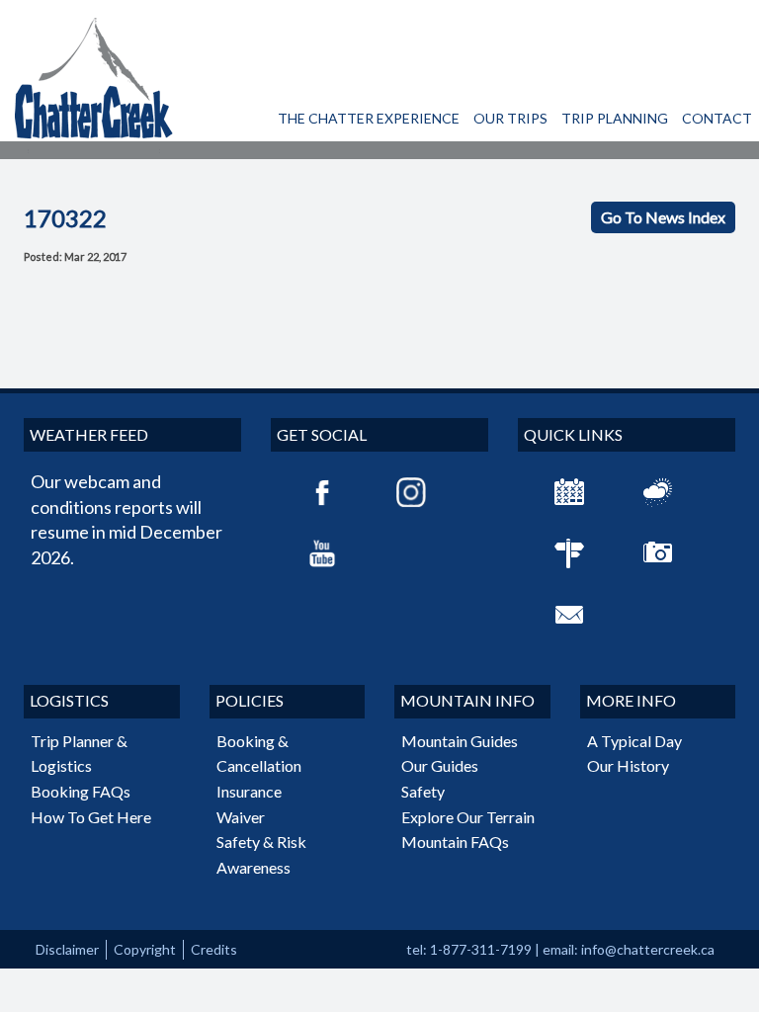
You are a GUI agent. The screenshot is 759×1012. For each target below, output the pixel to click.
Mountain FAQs (455, 841)
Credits (214, 949)
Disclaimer (67, 949)
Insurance (249, 791)
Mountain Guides (459, 740)
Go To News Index (663, 217)
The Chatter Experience (369, 118)
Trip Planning (614, 118)
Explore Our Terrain (468, 816)
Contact (717, 118)
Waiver (240, 816)
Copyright (145, 949)
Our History (628, 765)
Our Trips (510, 118)
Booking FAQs (80, 791)
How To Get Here (91, 816)
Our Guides (439, 765)
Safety (423, 791)
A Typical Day (634, 740)
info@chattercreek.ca (648, 949)
